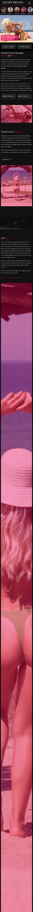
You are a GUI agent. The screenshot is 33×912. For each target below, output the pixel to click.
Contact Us (6, 159)
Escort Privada (13, 2)
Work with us (16, 277)
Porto (3, 277)
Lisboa (8, 277)
